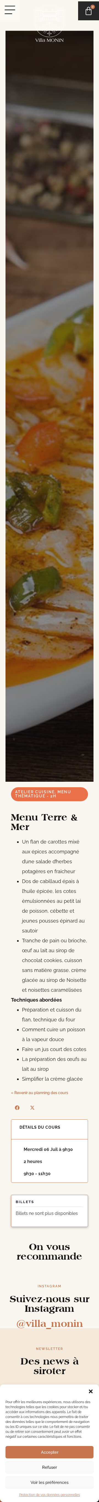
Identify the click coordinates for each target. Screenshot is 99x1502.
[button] (91, 1391)
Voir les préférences (49, 1482)
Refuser (49, 1467)
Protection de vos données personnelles (49, 1495)
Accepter (49, 1452)
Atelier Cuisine (35, 792)
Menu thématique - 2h (43, 794)
